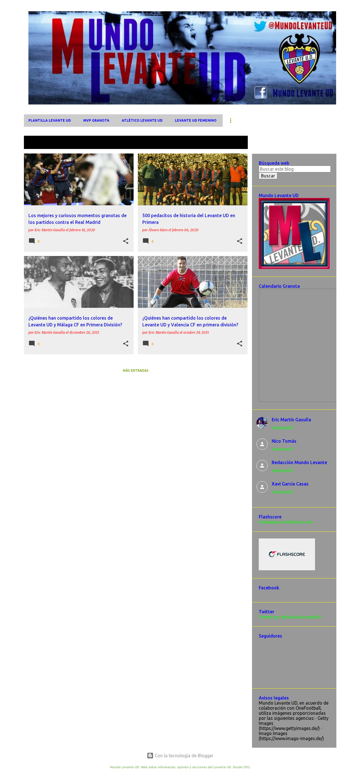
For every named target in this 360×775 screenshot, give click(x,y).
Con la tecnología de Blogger (183, 755)
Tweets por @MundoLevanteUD (290, 617)
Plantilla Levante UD (49, 120)
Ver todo (234, 143)
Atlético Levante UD (142, 120)
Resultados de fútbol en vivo (286, 522)
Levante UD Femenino (196, 120)
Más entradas (135, 370)
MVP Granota (96, 120)
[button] (125, 241)
